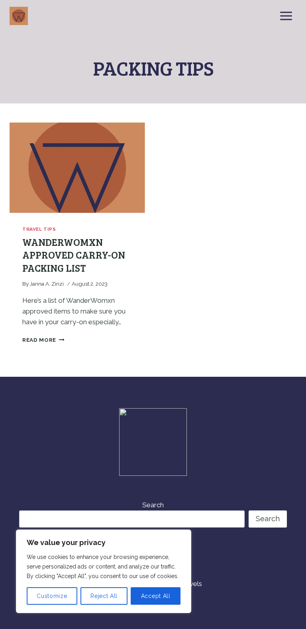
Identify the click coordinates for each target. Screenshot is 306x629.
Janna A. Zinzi (47, 283)
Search (153, 505)
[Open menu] (285, 15)
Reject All (104, 596)
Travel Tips (39, 229)
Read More (43, 340)
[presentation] (77, 168)
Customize (52, 596)
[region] (103, 571)
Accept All (156, 596)
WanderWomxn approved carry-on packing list (73, 255)
